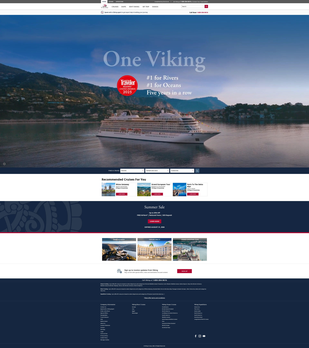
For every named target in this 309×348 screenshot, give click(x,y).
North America (166, 311)
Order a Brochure (105, 311)
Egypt (133, 311)
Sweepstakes (104, 315)
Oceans (111, 1)
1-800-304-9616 (202, 12)
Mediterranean (166, 317)
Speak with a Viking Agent (107, 309)
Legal (102, 331)
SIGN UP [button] (184, 271)
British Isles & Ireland (167, 309)
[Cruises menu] (120, 6)
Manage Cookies (105, 340)
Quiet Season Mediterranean (169, 319)
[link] (115, 7)
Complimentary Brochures (162, 1)
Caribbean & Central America (170, 313)
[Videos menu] (160, 6)
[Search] (206, 6)
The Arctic (197, 309)
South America (166, 315)
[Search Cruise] (197, 171)
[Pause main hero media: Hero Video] (4, 164)
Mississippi (135, 313)
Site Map (103, 329)
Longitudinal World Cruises (201, 319)
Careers (103, 327)
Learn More (154, 221)
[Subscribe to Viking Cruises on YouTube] (204, 336)
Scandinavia (165, 307)
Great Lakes (197, 311)
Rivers (104, 1)
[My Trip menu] (151, 6)
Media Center (104, 321)
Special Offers (104, 313)
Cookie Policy (104, 337)
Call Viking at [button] (190, 1)
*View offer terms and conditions (154, 298)
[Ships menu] (128, 6)
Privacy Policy (104, 335)
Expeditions (119, 1)
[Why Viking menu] (141, 6)
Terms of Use (104, 333)
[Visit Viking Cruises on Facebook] (195, 336)
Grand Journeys (166, 327)
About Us (103, 323)
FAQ (102, 319)
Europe (134, 307)
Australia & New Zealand (168, 323)
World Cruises (165, 325)
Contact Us (103, 307)
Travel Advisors (105, 317)
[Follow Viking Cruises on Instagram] (200, 336)
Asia (133, 309)
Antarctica (197, 307)
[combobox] (132, 171)
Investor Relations (105, 325)
